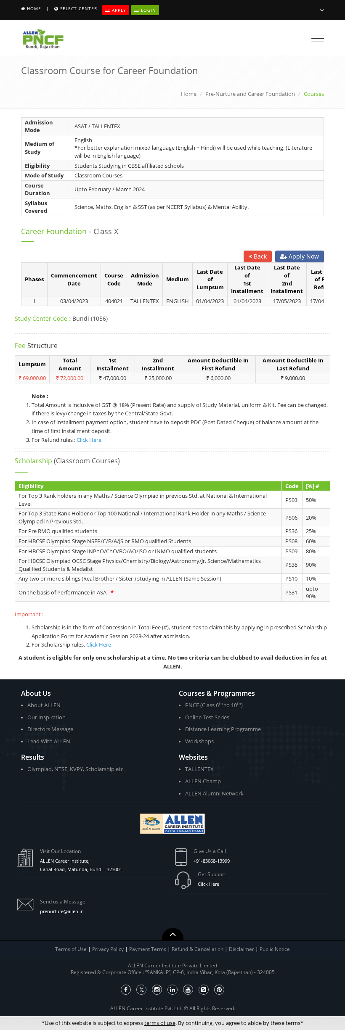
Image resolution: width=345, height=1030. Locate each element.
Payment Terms (148, 949)
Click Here (89, 440)
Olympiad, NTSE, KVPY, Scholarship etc (75, 769)
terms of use (159, 1023)
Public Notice (275, 949)
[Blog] (204, 990)
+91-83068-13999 (212, 861)
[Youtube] (188, 990)
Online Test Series (207, 717)
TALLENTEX (199, 769)
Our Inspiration (46, 717)
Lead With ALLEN (48, 741)
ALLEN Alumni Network (214, 793)
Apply (118, 10)
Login (147, 10)
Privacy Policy (108, 949)
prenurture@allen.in (62, 911)
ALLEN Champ (203, 781)
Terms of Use (71, 949)
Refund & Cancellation (198, 949)
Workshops (199, 741)
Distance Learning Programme (223, 729)
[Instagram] (157, 990)
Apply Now (303, 256)
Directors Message (50, 729)
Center (78, 8)
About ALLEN (44, 705)
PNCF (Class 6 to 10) (214, 705)
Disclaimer (242, 949)
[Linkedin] (172, 990)
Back (259, 256)
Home (34, 8)
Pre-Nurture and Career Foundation (250, 94)
